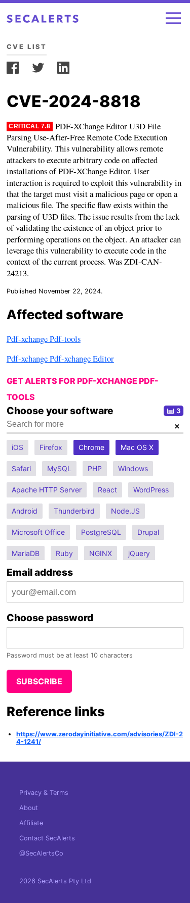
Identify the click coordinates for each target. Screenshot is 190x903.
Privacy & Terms (43, 792)
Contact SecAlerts (47, 838)
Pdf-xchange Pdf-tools (44, 338)
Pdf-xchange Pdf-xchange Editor (60, 358)
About (28, 808)
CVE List (27, 47)
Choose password (50, 618)
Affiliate (31, 823)
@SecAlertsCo (41, 853)
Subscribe (39, 681)
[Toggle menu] (173, 18)
